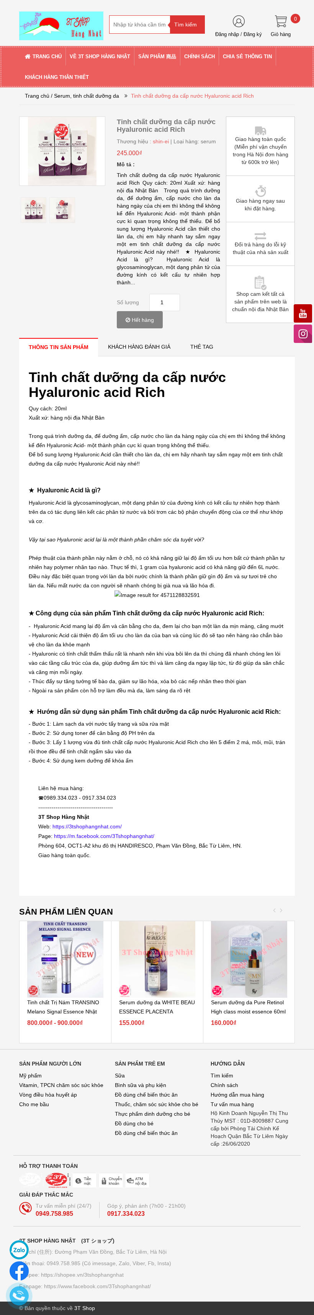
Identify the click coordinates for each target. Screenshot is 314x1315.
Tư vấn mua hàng (232, 1104)
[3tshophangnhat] (61, 23)
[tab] (58, 347)
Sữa (120, 1075)
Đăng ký (253, 34)
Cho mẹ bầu (34, 1104)
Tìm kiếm (222, 1075)
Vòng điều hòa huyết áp (48, 1095)
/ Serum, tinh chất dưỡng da (85, 96)
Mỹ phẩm (30, 1075)
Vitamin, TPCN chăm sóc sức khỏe (61, 1085)
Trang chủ (37, 96)
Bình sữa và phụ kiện (140, 1085)
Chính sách (224, 1085)
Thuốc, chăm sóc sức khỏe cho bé (156, 1104)
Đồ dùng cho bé (134, 1123)
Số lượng (128, 302)
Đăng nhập (227, 34)
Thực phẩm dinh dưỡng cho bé (152, 1114)
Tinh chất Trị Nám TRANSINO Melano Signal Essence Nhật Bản (63, 1011)
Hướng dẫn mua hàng (237, 1095)
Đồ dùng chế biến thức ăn (146, 1095)
